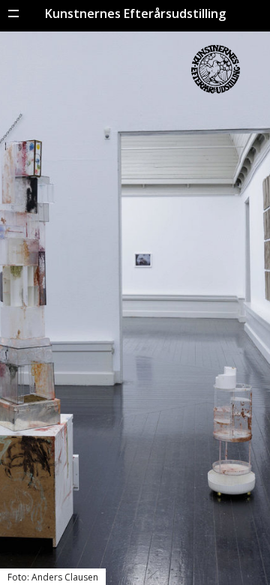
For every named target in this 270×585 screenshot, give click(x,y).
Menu (13, 13)
